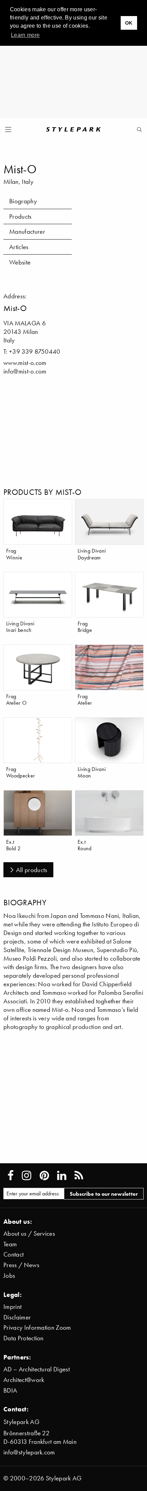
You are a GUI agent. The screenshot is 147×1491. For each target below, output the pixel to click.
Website (19, 262)
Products (20, 216)
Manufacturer (27, 231)
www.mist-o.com (24, 363)
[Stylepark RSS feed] (78, 1175)
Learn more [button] (25, 35)
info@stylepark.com (29, 1452)
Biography (23, 201)
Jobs (9, 1275)
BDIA (10, 1390)
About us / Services (29, 1233)
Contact (13, 1254)
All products (32, 870)
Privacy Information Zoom (37, 1327)
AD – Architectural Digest (36, 1369)
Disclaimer (17, 1317)
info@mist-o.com (24, 371)
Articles (19, 247)
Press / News (21, 1265)
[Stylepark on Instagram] (26, 1175)
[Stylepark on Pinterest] (44, 1175)
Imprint (12, 1307)
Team (10, 1244)
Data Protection (23, 1338)
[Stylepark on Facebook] (10, 1175)
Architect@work (23, 1380)
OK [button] (129, 23)
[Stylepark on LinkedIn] (61, 1175)
